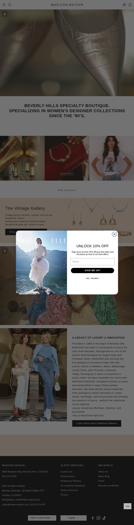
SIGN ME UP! (92, 270)
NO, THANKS (92, 278)
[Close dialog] (114, 234)
